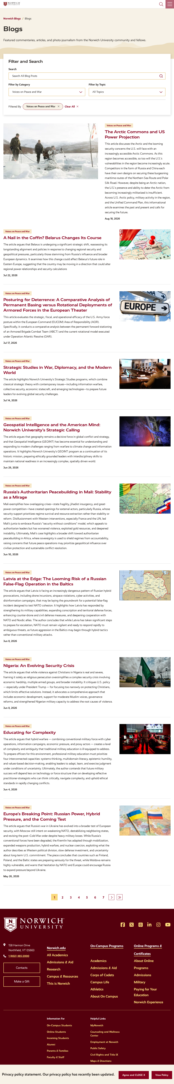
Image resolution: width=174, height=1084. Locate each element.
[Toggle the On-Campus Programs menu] (93, 952)
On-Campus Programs (106, 946)
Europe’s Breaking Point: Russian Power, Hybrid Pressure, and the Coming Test (51, 817)
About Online (144, 961)
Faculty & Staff (55, 1057)
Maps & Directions (100, 1061)
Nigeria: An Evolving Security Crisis (38, 665)
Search (12, 69)
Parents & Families (57, 1050)
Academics (98, 961)
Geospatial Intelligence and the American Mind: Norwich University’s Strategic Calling (51, 427)
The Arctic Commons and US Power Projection (135, 134)
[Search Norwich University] (161, 4)
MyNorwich (96, 1025)
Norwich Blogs (12, 18)
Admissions (142, 975)
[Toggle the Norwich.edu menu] (69, 946)
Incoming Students (58, 1038)
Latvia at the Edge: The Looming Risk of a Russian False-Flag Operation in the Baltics (54, 581)
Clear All (70, 106)
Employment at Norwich (104, 1042)
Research (53, 969)
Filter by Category (19, 84)
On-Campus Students (59, 1025)
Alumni (51, 1044)
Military (139, 982)
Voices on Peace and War (40, 106)
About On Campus (104, 996)
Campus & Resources (62, 976)
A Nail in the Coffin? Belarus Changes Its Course (52, 237)
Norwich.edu (56, 948)
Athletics (96, 989)
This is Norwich (58, 983)
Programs (141, 968)
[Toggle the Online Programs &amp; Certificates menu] (154, 952)
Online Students (56, 1031)
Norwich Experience (148, 1002)
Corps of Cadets (102, 975)
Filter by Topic (97, 84)
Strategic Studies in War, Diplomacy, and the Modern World (57, 370)
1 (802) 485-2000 (18, 956)
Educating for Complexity (29, 732)
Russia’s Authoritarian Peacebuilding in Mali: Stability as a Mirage (57, 495)
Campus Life (99, 982)
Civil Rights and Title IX (104, 1054)
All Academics (57, 955)
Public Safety (98, 1048)
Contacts (22, 967)
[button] (134, 1075)
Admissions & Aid (60, 962)
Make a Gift (21, 981)
